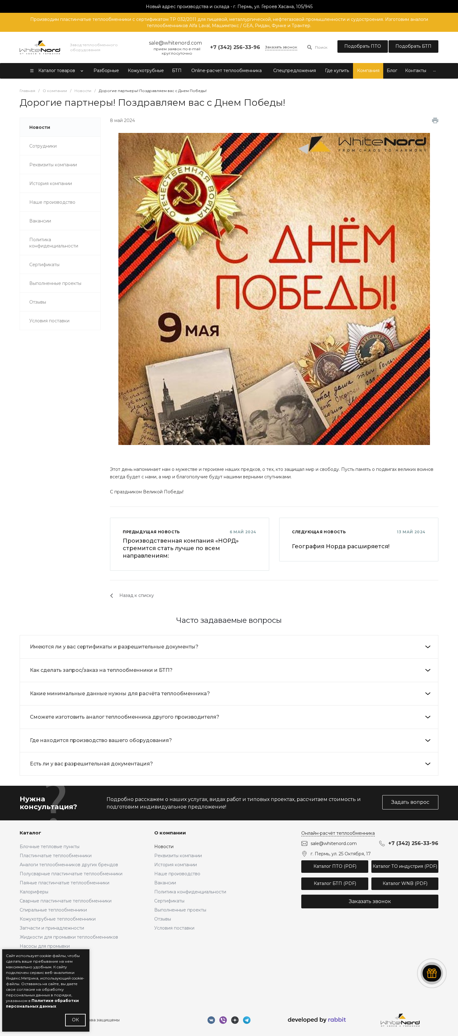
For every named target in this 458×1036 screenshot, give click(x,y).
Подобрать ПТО (362, 46)
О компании (170, 833)
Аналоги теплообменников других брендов (69, 864)
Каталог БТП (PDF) (335, 883)
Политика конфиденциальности (190, 892)
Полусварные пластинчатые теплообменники (71, 874)
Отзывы (162, 919)
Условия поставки (174, 928)
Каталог (30, 833)
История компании (175, 864)
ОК (75, 1020)
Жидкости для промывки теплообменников (69, 937)
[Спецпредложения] (432, 973)
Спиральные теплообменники (53, 910)
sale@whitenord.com (334, 843)
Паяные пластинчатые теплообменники (64, 883)
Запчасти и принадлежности (52, 928)
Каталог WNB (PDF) (405, 883)
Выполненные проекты (180, 910)
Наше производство (177, 874)
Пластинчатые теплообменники (56, 855)
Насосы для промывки (45, 946)
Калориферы (34, 892)
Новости (164, 846)
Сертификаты (169, 901)
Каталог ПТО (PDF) (334, 866)
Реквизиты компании (178, 855)
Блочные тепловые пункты (49, 846)
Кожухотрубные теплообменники (58, 919)
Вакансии (165, 883)
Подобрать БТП (413, 46)
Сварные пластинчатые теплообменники (66, 901)
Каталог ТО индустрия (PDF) (405, 866)
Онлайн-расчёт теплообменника (338, 833)
